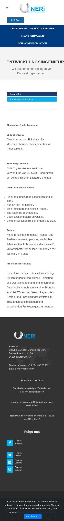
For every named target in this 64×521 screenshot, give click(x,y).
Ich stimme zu (33, 516)
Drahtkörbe (19, 28)
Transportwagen (32, 36)
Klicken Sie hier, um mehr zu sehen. (36, 512)
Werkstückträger (42, 28)
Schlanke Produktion (32, 43)
